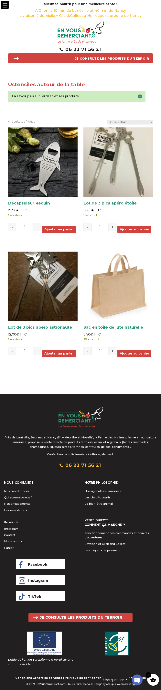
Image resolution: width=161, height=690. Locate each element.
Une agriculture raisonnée (103, 491)
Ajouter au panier (59, 229)
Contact (9, 535)
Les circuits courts (98, 497)
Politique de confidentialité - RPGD (91, 678)
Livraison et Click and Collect (105, 544)
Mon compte (13, 541)
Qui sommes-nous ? (18, 497)
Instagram (11, 529)
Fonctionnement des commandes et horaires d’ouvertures (117, 535)
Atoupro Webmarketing (120, 684)
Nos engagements (17, 503)
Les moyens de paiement (103, 550)
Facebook (11, 522)
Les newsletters (15, 510)
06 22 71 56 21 (83, 49)
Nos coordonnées (16, 491)
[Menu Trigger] (5, 5)
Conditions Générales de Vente (38, 678)
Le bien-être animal (99, 503)
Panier (9, 548)
